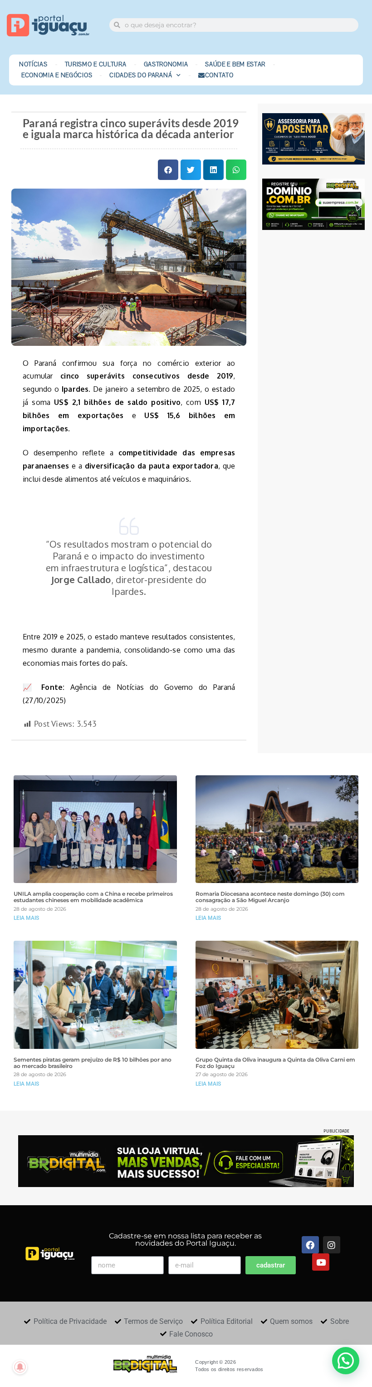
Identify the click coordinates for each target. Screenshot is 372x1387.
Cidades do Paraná (140, 75)
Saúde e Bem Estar (235, 64)
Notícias (33, 64)
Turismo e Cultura (96, 64)
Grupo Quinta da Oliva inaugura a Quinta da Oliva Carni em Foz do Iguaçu (275, 1063)
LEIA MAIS (26, 918)
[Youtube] (320, 1262)
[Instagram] (331, 1244)
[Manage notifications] (20, 1367)
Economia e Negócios (56, 75)
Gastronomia (166, 64)
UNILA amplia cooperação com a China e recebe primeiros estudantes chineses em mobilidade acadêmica (93, 897)
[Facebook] (310, 1244)
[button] (168, 170)
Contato (219, 75)
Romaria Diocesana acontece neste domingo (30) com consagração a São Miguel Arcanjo (270, 897)
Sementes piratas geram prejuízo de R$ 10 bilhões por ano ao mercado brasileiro (92, 1063)
